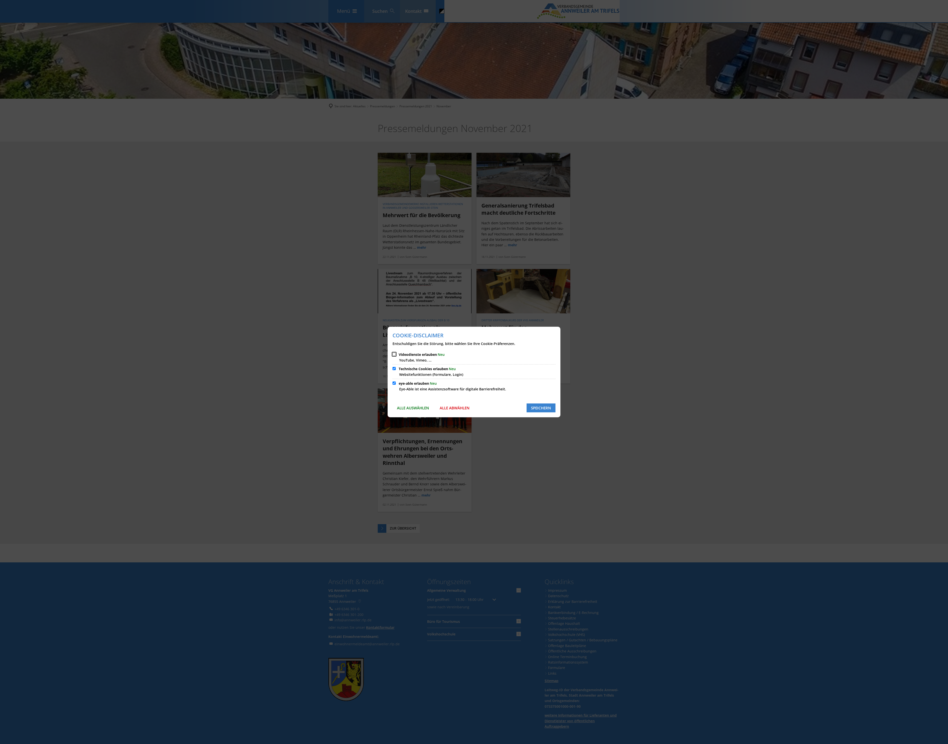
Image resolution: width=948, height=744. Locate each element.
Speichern (541, 407)
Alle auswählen (413, 407)
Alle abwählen (455, 407)
